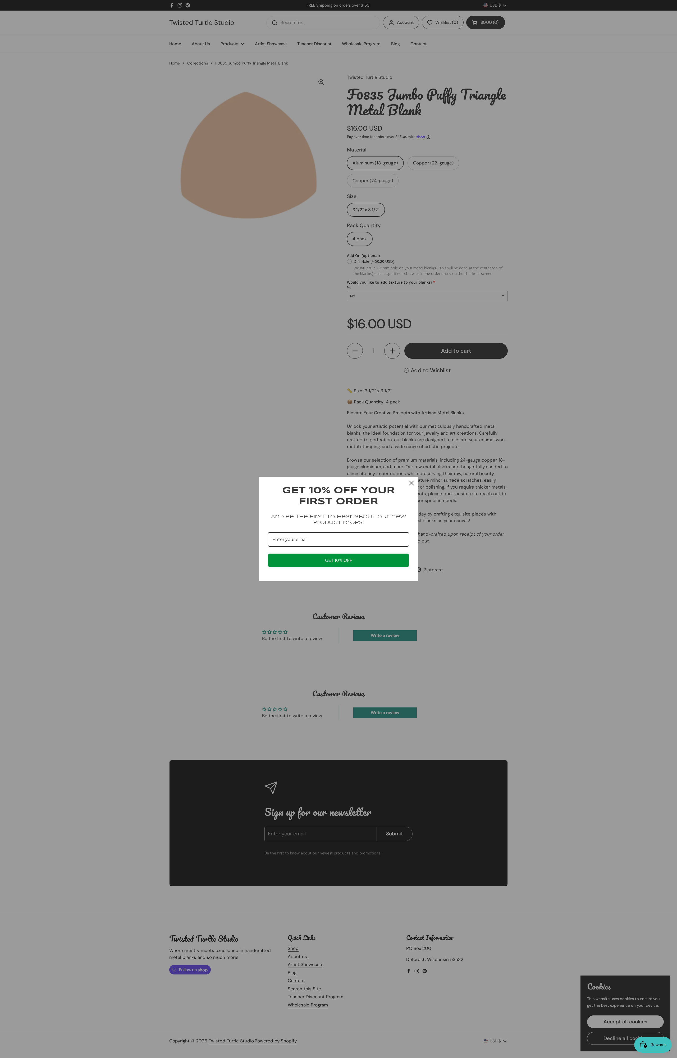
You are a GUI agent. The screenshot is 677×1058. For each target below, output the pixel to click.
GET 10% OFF (338, 560)
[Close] (411, 483)
